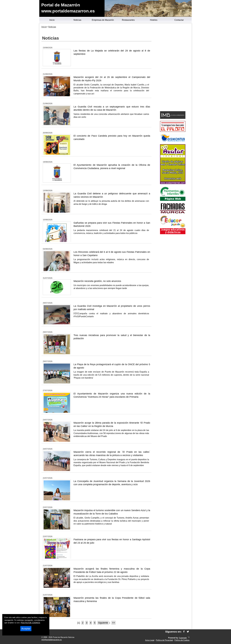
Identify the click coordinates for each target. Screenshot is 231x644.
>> (113, 622)
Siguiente (103, 622)
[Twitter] (188, 631)
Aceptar (25, 628)
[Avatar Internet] (172, 183)
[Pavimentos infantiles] (172, 200)
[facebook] (184, 631)
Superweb (183, 638)
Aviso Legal (149, 640)
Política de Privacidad (164, 640)
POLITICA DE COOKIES (30, 623)
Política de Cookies (182, 640)
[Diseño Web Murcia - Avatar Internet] (189, 638)
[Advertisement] (173, 68)
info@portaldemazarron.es (51, 640)
